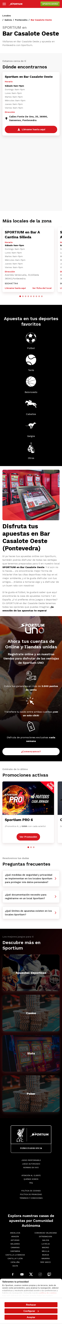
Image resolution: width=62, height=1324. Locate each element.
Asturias (15, 1240)
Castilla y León (15, 1258)
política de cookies (48, 1293)
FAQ (31, 1183)
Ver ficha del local (42, 288)
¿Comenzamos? (31, 751)
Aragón (15, 1236)
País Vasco (45, 1262)
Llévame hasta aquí (15, 288)
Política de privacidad (31, 1194)
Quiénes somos (31, 1179)
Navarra (46, 1258)
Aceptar (31, 1317)
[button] (20, 296)
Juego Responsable (31, 1160)
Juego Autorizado (31, 1164)
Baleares (15, 1244)
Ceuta (15, 1266)
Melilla (45, 1251)
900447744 (11, 283)
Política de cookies (31, 1191)
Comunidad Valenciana (45, 1233)
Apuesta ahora (50, 4)
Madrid (45, 1247)
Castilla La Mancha (15, 1255)
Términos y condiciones (31, 1198)
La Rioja (46, 1244)
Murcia (45, 1255)
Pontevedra (21, 20)
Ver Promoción (28, 836)
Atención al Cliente (31, 1175)
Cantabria (15, 1251)
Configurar (29, 1311)
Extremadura (45, 1236)
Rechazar (31, 1304)
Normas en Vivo (31, 1167)
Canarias (15, 1247)
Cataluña (15, 1262)
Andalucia (15, 1233)
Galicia (8, 20)
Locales (6, 15)
